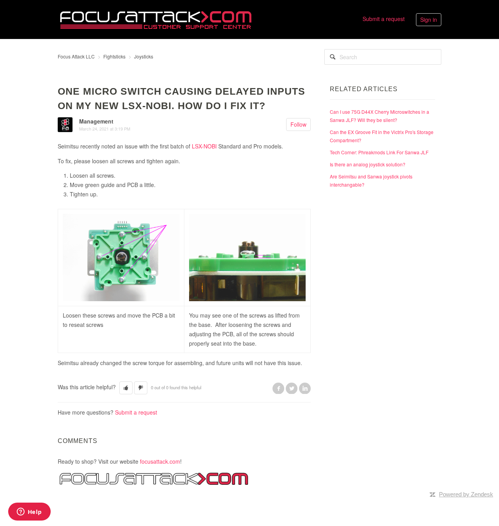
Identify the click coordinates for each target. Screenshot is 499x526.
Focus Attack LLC (76, 56)
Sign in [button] (428, 19)
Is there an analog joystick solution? (367, 164)
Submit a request (384, 19)
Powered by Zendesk (466, 494)
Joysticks (143, 56)
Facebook (278, 388)
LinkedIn (305, 388)
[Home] (155, 19)
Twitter (291, 388)
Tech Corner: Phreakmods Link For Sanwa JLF (379, 152)
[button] (126, 387)
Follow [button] (298, 124)
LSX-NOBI (204, 146)
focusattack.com (160, 461)
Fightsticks (114, 56)
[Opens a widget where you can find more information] (29, 512)
